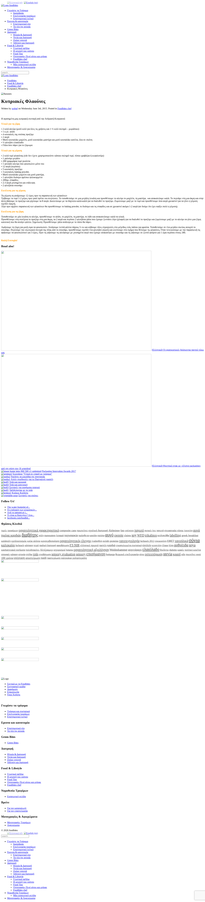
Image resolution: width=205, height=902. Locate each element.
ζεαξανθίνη (97, 541)
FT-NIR (75, 545)
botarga (69, 550)
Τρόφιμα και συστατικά (18, 711)
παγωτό (139, 530)
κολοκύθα (163, 535)
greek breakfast (190, 535)
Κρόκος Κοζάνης (20, 493)
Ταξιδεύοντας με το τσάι (21, 490)
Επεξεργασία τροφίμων (24, 16)
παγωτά (160, 530)
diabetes (173, 550)
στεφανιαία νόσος (174, 530)
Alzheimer (114, 530)
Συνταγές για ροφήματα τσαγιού (24, 487)
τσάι (35, 554)
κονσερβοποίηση (50, 540)
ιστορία (21, 554)
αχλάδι (106, 541)
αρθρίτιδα (181, 545)
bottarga (110, 554)
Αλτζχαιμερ (46, 549)
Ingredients (18, 13)
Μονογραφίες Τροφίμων (19, 822)
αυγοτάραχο (135, 549)
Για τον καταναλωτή (16, 808)
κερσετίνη (156, 545)
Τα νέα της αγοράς (22, 26)
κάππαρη (29, 545)
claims (127, 535)
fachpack (19, 545)
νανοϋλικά (181, 540)
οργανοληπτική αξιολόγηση (91, 549)
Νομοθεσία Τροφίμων (18, 62)
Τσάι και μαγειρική (18, 484)
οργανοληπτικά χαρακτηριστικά (39, 530)
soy (134, 535)
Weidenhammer (118, 549)
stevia (167, 554)
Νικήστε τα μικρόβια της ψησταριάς (28, 476)
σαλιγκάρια (66, 558)
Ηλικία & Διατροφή (22, 34)
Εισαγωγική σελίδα (16, 796)
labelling (175, 535)
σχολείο (146, 545)
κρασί (177, 554)
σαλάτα (100, 535)
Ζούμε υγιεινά (20, 40)
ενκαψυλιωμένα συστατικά (129, 545)
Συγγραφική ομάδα (16, 686)
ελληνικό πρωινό (89, 545)
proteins (114, 540)
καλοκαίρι (8, 545)
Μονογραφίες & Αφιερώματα (21, 67)
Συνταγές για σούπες (28, 495)
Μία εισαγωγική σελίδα (24, 64)
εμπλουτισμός (19, 540)
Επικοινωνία (13, 692)
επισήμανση (95, 554)
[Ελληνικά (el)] (15, 2)
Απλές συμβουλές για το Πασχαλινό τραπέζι (32, 479)
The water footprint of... (18, 507)
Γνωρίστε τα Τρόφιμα (17, 10)
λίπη (171, 545)
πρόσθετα (83, 535)
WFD (140, 535)
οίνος (141, 554)
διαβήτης (30, 534)
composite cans (68, 530)
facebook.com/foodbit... (18, 518)
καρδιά (111, 545)
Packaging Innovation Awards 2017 (59, 471)
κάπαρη (14, 554)
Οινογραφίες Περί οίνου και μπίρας (30, 56)
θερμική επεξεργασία (127, 554)
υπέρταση (19, 557)
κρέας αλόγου (33, 541)
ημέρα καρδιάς (11, 535)
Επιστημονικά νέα (21, 24)
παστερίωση (53, 557)
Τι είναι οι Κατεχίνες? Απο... (20, 515)
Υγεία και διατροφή (22, 37)
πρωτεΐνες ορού (193, 554)
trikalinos (151, 535)
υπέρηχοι (129, 530)
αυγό (109, 534)
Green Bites (12, 29)
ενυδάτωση (45, 554)
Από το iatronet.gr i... (17, 512)
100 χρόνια (7, 557)
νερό (36, 545)
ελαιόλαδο (150, 549)
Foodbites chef (20, 59)
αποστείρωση (33, 557)
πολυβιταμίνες (32, 550)
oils (183, 554)
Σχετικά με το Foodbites (18, 684)
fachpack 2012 (147, 541)
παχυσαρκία (71, 535)
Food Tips (18, 53)
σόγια (194, 540)
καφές (181, 549)
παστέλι (103, 545)
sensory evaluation (63, 554)
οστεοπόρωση (154, 554)
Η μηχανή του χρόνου (23, 51)
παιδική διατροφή (47, 545)
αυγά (196, 530)
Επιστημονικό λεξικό (23, 18)
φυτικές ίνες (150, 530)
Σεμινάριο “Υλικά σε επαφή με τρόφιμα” (32, 474)
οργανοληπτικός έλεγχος (75, 540)
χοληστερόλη (79, 557)
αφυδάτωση (63, 545)
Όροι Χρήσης (13, 694)
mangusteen (50, 535)
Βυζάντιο (164, 550)
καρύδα (93, 535)
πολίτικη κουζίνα (193, 550)
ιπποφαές (5, 554)
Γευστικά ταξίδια (21, 48)
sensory (81, 554)
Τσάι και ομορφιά (17, 482)
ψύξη (41, 535)
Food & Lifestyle (15, 45)
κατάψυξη (6, 541)
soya (192, 545)
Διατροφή (11, 32)
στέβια (29, 554)
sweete (118, 535)
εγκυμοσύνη (161, 541)
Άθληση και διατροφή (23, 43)
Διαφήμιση (12, 689)
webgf (15, 108)
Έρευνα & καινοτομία (17, 21)
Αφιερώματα (13, 825)
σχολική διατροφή (98, 530)
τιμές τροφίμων (9, 530)
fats (122, 530)
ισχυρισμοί (59, 549)
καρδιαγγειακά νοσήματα (13, 550)
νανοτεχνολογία (129, 540)
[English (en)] (31, 2)
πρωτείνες (82, 530)
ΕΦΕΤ (170, 540)
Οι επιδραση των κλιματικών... (22, 510)
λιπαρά (60, 535)
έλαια (165, 545)
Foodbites (12, 80)
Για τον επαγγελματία (17, 811)
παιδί (44, 557)
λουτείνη (188, 530)
